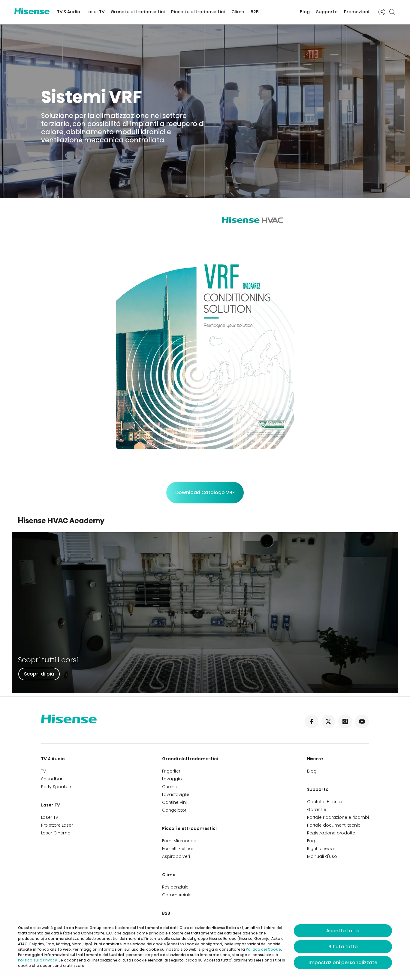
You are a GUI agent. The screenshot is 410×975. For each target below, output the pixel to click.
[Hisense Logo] (32, 11)
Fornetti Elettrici (177, 849)
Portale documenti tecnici (334, 825)
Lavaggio (172, 779)
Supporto (327, 12)
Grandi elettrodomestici (138, 12)
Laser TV (95, 12)
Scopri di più (39, 673)
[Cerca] (392, 12)
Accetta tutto (343, 930)
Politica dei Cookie (263, 949)
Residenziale (175, 887)
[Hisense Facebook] (311, 721)
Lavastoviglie (175, 794)
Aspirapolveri (176, 856)
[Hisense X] (328, 721)
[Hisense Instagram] (345, 721)
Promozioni (356, 12)
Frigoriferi (171, 771)
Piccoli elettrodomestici (198, 12)
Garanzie (316, 809)
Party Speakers (56, 787)
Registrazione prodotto (331, 833)
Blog (305, 12)
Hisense (315, 759)
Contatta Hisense (324, 802)
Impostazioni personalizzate (343, 962)
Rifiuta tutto (343, 946)
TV (43, 771)
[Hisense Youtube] (362, 721)
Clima (237, 12)
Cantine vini (174, 802)
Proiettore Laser (57, 825)
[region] (205, 111)
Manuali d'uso (322, 856)
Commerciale (176, 895)
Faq (311, 841)
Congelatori (174, 810)
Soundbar (51, 779)
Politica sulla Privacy (37, 960)
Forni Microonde (179, 841)
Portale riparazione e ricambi (338, 817)
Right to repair (321, 849)
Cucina (169, 787)
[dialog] (205, 946)
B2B (255, 12)
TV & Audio (68, 12)
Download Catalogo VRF (205, 492)
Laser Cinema (56, 833)
